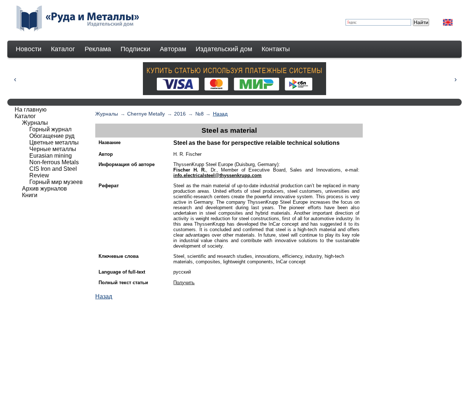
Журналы (106, 114)
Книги (29, 195)
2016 (180, 114)
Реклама (98, 49)
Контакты (276, 49)
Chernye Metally (146, 114)
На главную (31, 109)
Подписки (135, 49)
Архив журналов (44, 188)
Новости (28, 49)
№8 (199, 114)
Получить (184, 282)
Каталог (63, 49)
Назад (220, 114)
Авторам (173, 49)
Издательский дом (224, 49)
